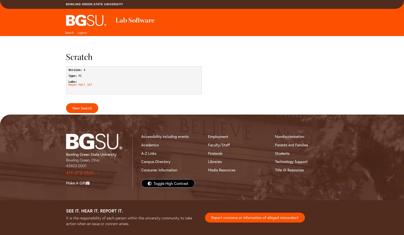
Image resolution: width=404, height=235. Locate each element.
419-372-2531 (80, 173)
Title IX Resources (289, 169)
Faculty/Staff (219, 144)
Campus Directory (155, 161)
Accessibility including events (165, 136)
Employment (218, 136)
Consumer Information (159, 169)
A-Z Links (148, 153)
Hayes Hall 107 (80, 84)
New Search (82, 108)
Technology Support (291, 161)
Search (69, 33)
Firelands (215, 153)
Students (282, 153)
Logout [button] (82, 33)
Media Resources (221, 169)
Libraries (215, 161)
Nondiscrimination (289, 136)
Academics (150, 144)
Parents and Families (291, 144)
